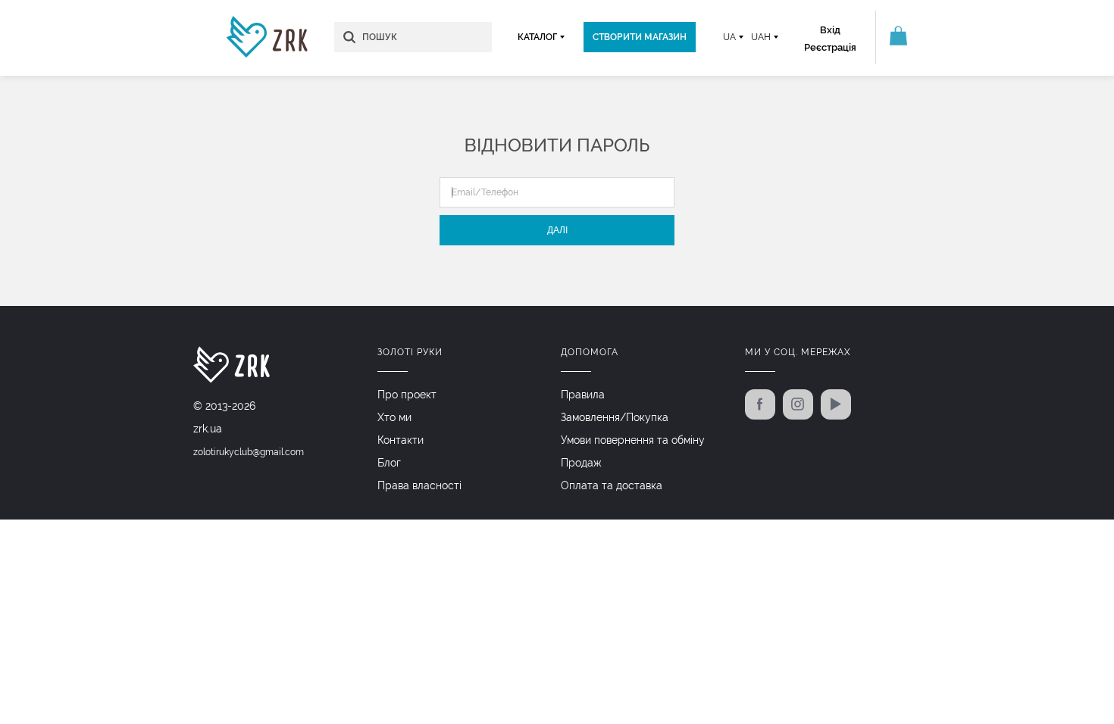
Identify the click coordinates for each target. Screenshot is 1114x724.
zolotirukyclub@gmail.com (248, 452)
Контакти (400, 440)
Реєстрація (830, 47)
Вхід (830, 30)
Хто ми (394, 417)
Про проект (407, 395)
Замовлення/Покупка (614, 417)
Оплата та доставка (611, 485)
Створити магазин (640, 37)
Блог (389, 463)
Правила (583, 395)
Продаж (581, 463)
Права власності (419, 485)
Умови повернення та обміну (633, 440)
